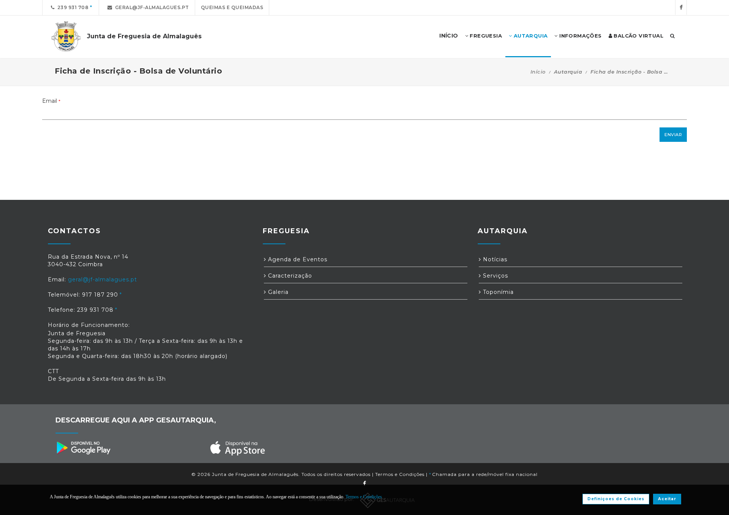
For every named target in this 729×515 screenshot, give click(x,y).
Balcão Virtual (637, 36)
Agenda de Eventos (296, 259)
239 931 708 (72, 7)
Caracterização (289, 275)
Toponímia (497, 292)
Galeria (277, 292)
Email (51, 100)
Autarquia (530, 36)
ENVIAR (673, 134)
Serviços (494, 275)
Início (538, 72)
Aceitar (667, 498)
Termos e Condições (399, 474)
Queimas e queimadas (232, 7)
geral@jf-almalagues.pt (150, 7)
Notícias (494, 259)
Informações (580, 36)
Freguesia (485, 36)
